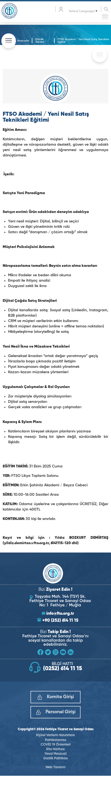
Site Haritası (55, 749)
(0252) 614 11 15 (62, 669)
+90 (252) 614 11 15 (60, 620)
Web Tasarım (55, 767)
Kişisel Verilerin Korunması (55, 735)
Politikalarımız (55, 740)
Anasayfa (23, 40)
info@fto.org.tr (60, 613)
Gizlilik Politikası (55, 758)
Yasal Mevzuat (55, 754)
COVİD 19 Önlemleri (56, 744)
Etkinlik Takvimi (39, 40)
